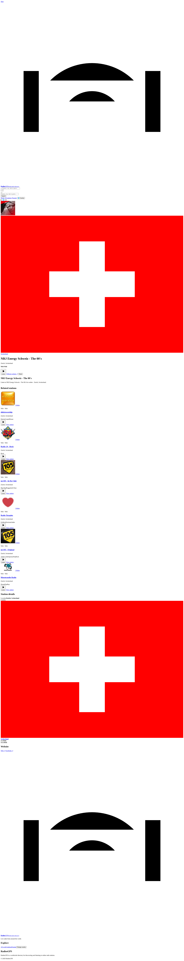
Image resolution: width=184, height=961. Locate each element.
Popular (14, 198)
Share (20, 374)
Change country (21, 947)
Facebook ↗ (9, 751)
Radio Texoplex (7, 515)
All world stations (6, 947)
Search (3, 196)
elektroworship (6, 412)
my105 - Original (7, 550)
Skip (2, 1)
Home (3, 198)
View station (10, 424)
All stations (8, 198)
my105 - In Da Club (9, 481)
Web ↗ (3, 751)
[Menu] (1, 192)
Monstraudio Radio (8, 577)
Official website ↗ (12, 374)
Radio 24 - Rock (7, 447)
